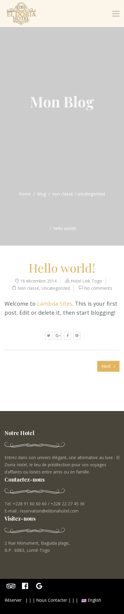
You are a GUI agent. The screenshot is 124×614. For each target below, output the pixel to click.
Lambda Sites (54, 303)
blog (41, 194)
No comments (98, 288)
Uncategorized (91, 194)
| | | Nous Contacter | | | (51, 600)
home (25, 194)
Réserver (13, 600)
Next (106, 366)
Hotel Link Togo (86, 281)
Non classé (62, 194)
